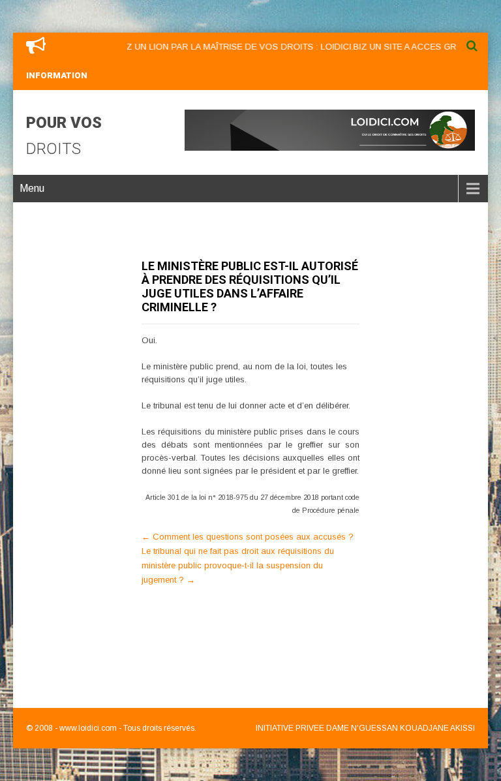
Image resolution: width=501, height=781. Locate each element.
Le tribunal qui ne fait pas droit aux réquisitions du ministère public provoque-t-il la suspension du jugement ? (238, 565)
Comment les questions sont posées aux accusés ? (248, 537)
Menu (32, 188)
